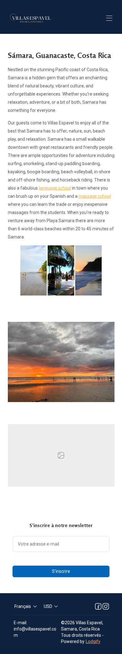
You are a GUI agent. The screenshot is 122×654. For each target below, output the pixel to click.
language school (55, 188)
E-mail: (20, 622)
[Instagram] (105, 606)
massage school (95, 196)
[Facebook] (98, 606)
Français (22, 606)
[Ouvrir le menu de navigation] (109, 18)
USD (48, 606)
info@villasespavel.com (35, 632)
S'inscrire (61, 571)
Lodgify (93, 641)
